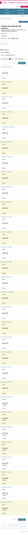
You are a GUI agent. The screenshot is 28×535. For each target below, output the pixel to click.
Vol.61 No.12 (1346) (6, 232)
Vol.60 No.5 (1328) (6, 502)
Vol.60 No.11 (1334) (6, 412)
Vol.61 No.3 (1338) (6, 352)
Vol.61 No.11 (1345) (6, 247)
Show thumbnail (12, 59)
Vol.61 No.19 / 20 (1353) (7, 127)
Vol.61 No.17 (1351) (6, 157)
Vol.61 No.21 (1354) (6, 112)
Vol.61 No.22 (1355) (6, 97)
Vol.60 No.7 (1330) (6, 472)
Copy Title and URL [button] (14, 525)
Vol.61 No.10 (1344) (6, 262)
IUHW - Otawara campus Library (15, 3)
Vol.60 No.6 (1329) (6, 487)
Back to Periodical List (7, 18)
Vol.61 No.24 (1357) (6, 67)
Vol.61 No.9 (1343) (6, 277)
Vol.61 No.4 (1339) (6, 337)
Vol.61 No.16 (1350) (6, 172)
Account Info (7, 13)
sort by (2, 55)
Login (17, 6)
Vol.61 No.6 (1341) (6, 307)
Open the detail (5, 43)
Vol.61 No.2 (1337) (6, 367)
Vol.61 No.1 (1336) (6, 382)
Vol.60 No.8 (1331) (6, 457)
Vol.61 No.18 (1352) (6, 142)
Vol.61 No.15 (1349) (6, 187)
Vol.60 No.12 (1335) (6, 397)
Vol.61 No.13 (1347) (6, 217)
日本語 (24, 6)
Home (7, 10)
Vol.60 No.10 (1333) (6, 427)
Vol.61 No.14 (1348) (6, 202)
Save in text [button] (23, 21)
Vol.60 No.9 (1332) (6, 442)
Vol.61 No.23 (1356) (6, 82)
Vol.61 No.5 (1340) (6, 322)
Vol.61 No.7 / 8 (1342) (7, 292)
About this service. (24, 531)
